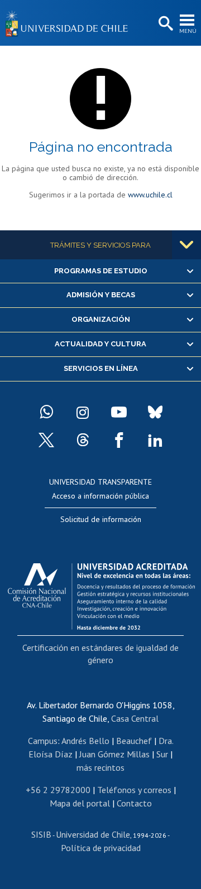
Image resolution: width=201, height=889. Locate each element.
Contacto (134, 803)
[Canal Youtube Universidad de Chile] (119, 412)
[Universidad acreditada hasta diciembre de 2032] (101, 593)
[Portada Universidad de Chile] (70, 23)
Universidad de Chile (93, 834)
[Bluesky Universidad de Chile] (155, 412)
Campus (43, 740)
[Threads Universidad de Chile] (83, 440)
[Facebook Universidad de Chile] (119, 440)
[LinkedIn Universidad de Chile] (155, 440)
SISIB (41, 834)
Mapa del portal (80, 803)
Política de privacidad (101, 847)
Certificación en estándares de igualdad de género (100, 653)
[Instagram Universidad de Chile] (83, 412)
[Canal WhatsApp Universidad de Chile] (46, 412)
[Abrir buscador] (164, 24)
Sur (162, 754)
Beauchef (134, 740)
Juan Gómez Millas (114, 754)
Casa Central (135, 718)
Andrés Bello (85, 740)
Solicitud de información (100, 519)
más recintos (100, 767)
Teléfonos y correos (134, 789)
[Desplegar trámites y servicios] (186, 244)
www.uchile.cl (150, 195)
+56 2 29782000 (58, 789)
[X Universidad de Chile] (46, 440)
